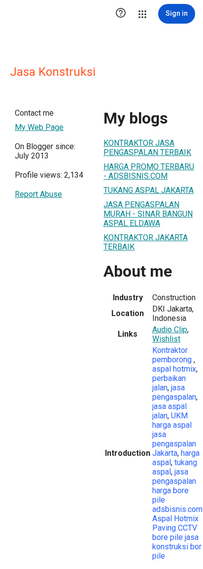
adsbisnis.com (177, 509)
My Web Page (39, 127)
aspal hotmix (174, 369)
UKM (179, 415)
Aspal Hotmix (175, 518)
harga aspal (172, 425)
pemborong (173, 359)
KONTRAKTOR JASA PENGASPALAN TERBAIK (147, 147)
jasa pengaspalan (174, 392)
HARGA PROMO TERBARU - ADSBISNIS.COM (148, 171)
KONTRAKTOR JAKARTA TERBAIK (145, 242)
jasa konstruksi (175, 542)
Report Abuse (38, 194)
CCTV (187, 528)
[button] (121, 14)
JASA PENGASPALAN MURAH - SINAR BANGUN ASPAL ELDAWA (148, 214)
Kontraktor (170, 350)
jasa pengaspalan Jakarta (174, 444)
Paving (164, 528)
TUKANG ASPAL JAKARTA (148, 190)
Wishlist (166, 339)
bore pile (167, 537)
